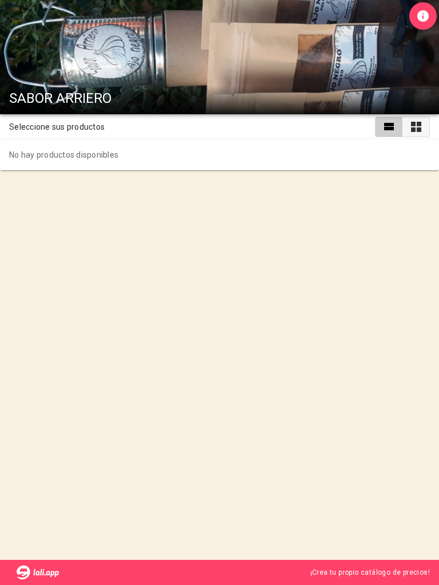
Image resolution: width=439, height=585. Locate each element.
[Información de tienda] (423, 16)
